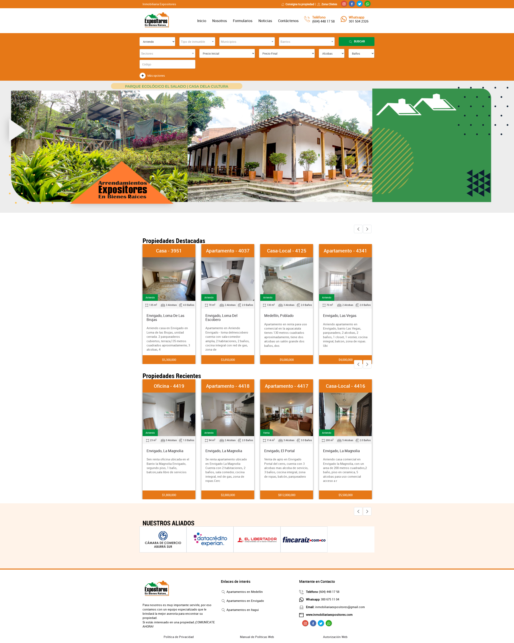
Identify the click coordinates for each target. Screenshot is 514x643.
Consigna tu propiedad (300, 4)
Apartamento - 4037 (228, 250)
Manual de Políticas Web (257, 637)
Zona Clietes (329, 4)
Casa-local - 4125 (286, 250)
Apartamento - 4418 (228, 386)
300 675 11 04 (322, 599)
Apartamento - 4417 (286, 386)
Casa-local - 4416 (345, 386)
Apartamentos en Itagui (242, 610)
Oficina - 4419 (169, 386)
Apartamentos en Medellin (244, 592)
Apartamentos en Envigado (245, 601)
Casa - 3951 (169, 250)
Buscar (359, 41)
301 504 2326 (358, 21)
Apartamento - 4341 (345, 250)
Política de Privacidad (179, 637)
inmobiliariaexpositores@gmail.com (335, 607)
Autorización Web (335, 637)
